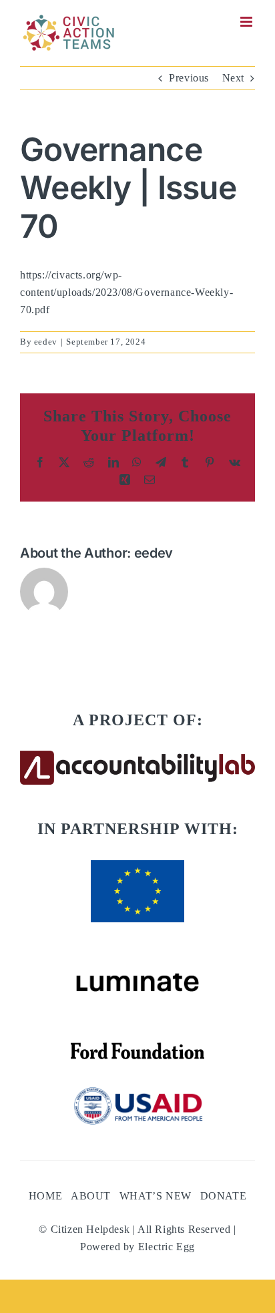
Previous (189, 77)
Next (233, 77)
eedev (45, 342)
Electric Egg (166, 1246)
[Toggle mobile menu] (247, 22)
